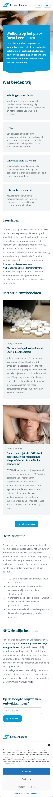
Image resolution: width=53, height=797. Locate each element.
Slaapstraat (14, 267)
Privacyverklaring (31, 793)
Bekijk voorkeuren (26, 786)
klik (31, 681)
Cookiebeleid (19, 793)
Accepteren (26, 771)
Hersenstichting (34, 267)
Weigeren (26, 779)
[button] (49, 745)
